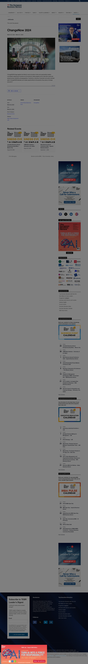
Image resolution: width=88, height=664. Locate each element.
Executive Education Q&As (65, 306)
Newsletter (39, 0)
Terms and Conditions (61, 655)
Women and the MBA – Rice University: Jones (42, 156)
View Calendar (61, 394)
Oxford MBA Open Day (68, 503)
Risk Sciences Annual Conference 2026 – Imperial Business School (47, 146)
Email (10, 618)
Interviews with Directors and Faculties (67, 300)
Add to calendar (14, 91)
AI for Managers (13, 156)
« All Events (10, 19)
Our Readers (17, 0)
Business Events (10, 113)
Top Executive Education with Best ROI (68, 294)
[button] (80, 0)
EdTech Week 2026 (67, 524)
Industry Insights (63, 302)
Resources (23, 0)
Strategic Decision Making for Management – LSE (70, 434)
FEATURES (68, 12)
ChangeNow (36, 102)
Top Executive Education (47, 0)
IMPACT (53, 12)
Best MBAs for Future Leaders (66, 296)
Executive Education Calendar (65, 308)
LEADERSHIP (11, 12)
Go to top (53, 85)
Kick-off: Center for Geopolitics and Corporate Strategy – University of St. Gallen (71, 390)
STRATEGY (27, 12)
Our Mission (29, 0)
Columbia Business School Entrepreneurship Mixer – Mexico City (13, 146)
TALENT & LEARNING (44, 12)
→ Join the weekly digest (18, 634)
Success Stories (62, 304)
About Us (12, 0)
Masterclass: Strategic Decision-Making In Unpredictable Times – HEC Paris (72, 445)
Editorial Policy (61, 0)
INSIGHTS (60, 12)
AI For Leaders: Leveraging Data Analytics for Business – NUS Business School (70, 383)
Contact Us (67, 0)
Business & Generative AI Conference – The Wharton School (72, 369)
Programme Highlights (64, 298)
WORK (34, 12)
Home (8, 0)
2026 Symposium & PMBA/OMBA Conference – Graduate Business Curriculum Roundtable (70, 530)
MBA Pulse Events (63, 310)
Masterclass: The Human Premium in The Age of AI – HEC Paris (71, 451)
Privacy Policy (50, 655)
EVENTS (75, 12)
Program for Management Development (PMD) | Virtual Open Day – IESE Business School (71, 375)
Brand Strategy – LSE (68, 439)
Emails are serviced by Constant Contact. (18, 630)
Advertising (55, 0)
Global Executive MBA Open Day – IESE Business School (71, 514)
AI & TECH (19, 12)
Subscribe (34, 0)
